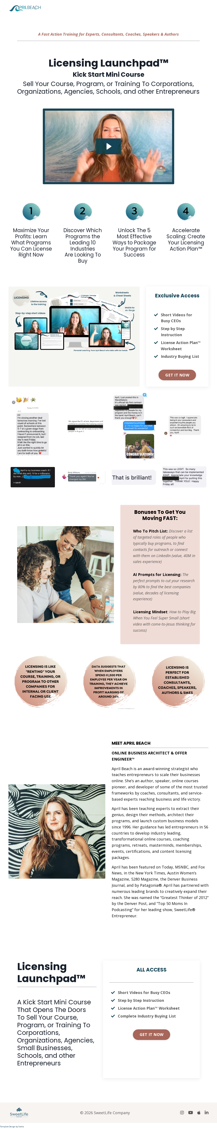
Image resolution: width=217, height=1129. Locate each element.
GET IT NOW (177, 375)
